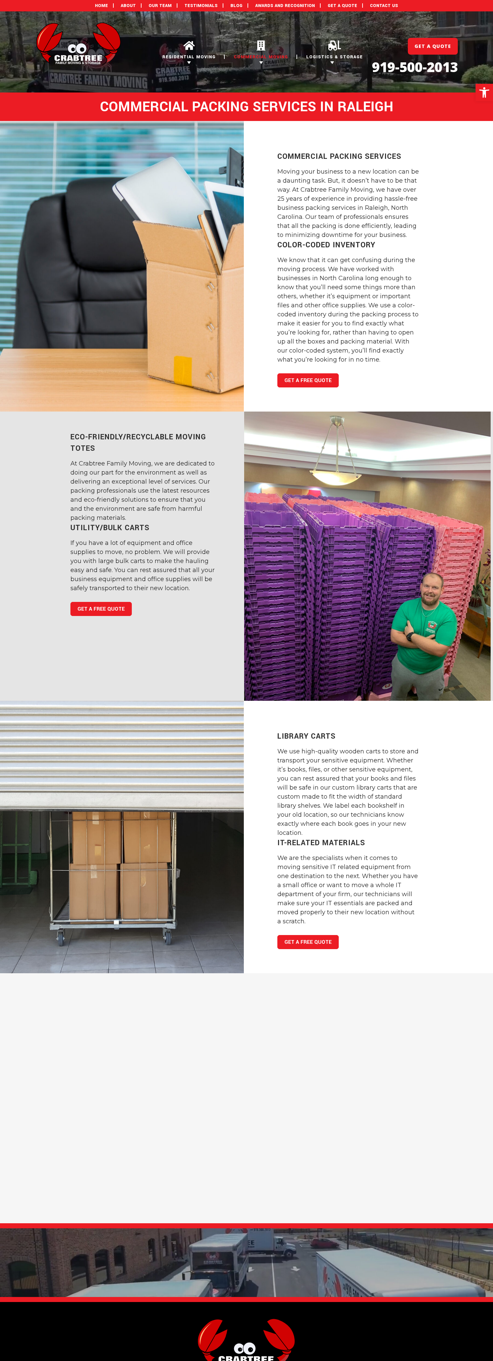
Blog (236, 6)
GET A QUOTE (342, 6)
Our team (160, 6)
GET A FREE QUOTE (308, 380)
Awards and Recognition (285, 6)
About (128, 6)
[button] (484, 92)
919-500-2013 (415, 67)
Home (101, 6)
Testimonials (201, 6)
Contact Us (384, 6)
